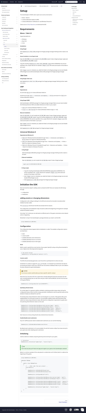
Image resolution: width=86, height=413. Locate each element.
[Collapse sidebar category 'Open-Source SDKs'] (16, 38)
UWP (73, 13)
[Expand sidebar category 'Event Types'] (16, 69)
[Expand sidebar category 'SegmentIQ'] (16, 19)
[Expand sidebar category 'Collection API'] (16, 54)
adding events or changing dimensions (78, 20)
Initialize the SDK (75, 17)
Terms (17, 410)
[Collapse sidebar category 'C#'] (16, 44)
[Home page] (21, 6)
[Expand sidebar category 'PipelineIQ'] (16, 21)
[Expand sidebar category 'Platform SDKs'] (16, 36)
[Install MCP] (80, 2)
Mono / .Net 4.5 (75, 10)
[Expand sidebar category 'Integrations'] (16, 60)
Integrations (20, 1)
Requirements (74, 8)
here (39, 348)
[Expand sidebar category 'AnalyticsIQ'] (16, 17)
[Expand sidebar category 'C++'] (16, 42)
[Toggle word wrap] (64, 358)
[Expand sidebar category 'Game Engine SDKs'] (16, 34)
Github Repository (31, 24)
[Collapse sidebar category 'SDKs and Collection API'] (16, 30)
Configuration (75, 22)
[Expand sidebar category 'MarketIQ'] (16, 23)
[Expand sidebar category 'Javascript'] (16, 40)
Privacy (20, 410)
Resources (54, 1)
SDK (16, 1)
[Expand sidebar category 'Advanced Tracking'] (16, 62)
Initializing (74, 24)
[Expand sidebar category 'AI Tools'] (16, 56)
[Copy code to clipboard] (67, 164)
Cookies (25, 410)
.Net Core (74, 12)
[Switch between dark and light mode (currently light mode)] (84, 2)
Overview (12, 1)
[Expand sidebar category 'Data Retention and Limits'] (16, 64)
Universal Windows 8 (76, 15)
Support (59, 1)
